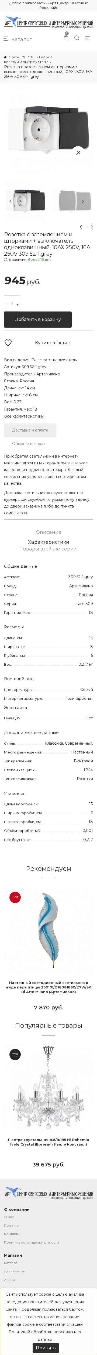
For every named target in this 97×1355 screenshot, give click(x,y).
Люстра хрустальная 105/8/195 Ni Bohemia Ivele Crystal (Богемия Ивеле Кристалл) (48, 1141)
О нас (9, 1217)
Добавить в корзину (38, 319)
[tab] (30, 430)
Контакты (12, 1234)
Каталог (11, 1263)
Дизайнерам (15, 1271)
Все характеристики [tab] (24, 416)
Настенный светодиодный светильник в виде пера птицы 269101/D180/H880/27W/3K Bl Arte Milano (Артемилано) (48, 987)
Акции (9, 1280)
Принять (46, 1347)
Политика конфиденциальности (31, 1242)
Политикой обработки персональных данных (45, 1335)
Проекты (11, 1225)
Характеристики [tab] (48, 542)
